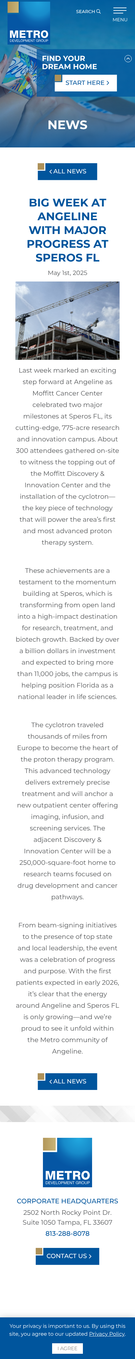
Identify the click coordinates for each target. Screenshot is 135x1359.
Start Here (86, 83)
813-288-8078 (68, 1234)
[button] (128, 57)
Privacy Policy (107, 1334)
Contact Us (67, 1256)
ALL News (69, 171)
